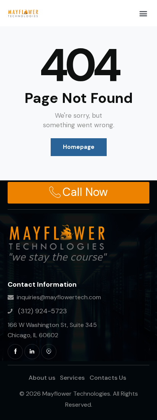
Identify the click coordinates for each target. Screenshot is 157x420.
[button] (143, 13)
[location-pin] (48, 351)
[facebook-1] (15, 351)
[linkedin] (32, 351)
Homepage (79, 147)
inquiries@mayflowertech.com (59, 297)
